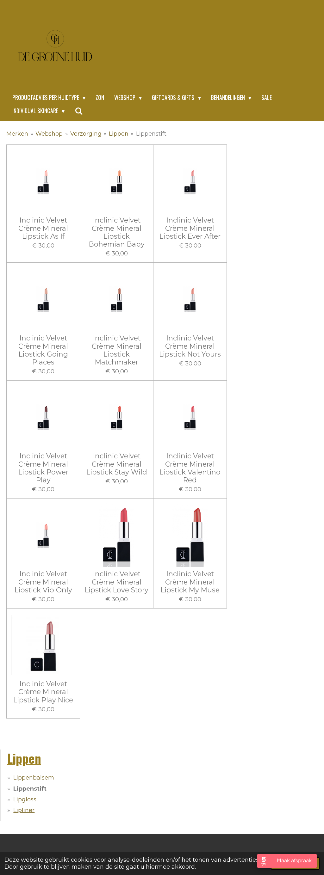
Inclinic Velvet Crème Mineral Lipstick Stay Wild (116, 464)
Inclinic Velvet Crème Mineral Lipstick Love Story (116, 582)
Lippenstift (151, 133)
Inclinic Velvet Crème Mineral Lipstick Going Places (43, 350)
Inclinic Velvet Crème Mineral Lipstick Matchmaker (116, 350)
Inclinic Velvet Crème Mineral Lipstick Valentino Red (190, 468)
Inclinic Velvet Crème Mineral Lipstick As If (43, 228)
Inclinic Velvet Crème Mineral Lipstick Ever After (190, 228)
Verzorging (86, 133)
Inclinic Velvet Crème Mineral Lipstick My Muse (190, 582)
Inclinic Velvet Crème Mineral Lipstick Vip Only (43, 582)
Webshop (49, 133)
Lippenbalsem (33, 777)
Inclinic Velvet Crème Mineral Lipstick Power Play (43, 468)
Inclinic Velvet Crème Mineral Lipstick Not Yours (190, 346)
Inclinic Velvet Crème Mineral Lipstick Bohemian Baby (117, 232)
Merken (17, 133)
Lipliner (23, 810)
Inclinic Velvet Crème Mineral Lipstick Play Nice (43, 692)
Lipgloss (24, 799)
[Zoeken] (78, 111)
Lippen (118, 133)
